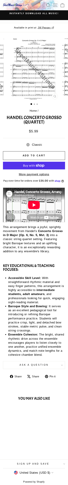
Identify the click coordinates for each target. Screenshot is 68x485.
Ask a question (34, 365)
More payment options (34, 174)
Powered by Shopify (34, 482)
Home (33, 110)
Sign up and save (33, 463)
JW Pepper (44, 27)
